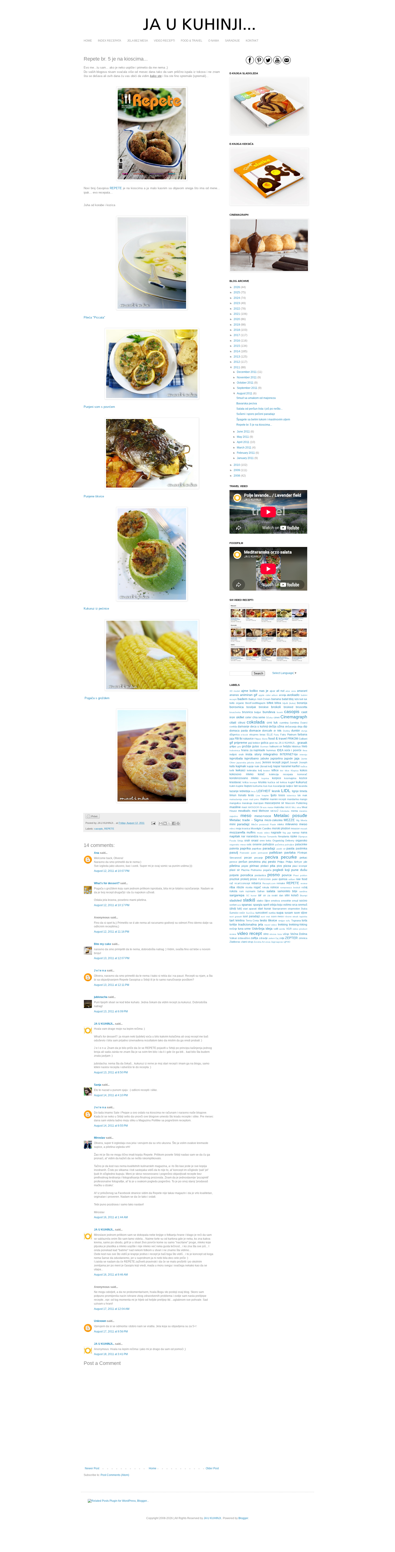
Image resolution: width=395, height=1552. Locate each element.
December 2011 (247, 372)
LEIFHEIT (263, 791)
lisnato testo (246, 795)
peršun (243, 861)
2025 (237, 292)
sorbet (233, 904)
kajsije (250, 766)
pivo (279, 866)
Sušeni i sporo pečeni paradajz (255, 414)
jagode (288, 758)
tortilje (233, 924)
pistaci (265, 866)
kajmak (241, 766)
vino (266, 934)
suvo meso (277, 916)
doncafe (267, 730)
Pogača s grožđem (97, 698)
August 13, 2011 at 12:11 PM (111, 985)
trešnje (233, 928)
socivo (303, 900)
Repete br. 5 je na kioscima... (254, 424)
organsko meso (238, 844)
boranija (302, 703)
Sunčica (250, 913)
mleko (280, 824)
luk (299, 795)
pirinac (254, 866)
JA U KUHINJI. (213, 1518)
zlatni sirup (247, 941)
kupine (239, 786)
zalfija (254, 938)
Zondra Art (259, 942)
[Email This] (160, 823)
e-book (244, 734)
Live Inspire (262, 795)
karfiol (296, 766)
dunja (304, 731)
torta (304, 920)
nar (243, 836)
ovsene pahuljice (263, 844)
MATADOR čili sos (257, 807)
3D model (235, 691)
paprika (245, 848)
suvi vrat (265, 916)
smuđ (295, 900)
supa (279, 912)
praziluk (234, 879)
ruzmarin (250, 891)
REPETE (116, 188)
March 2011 (244, 447)
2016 (237, 340)
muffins (251, 832)
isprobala (236, 758)
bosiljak (251, 707)
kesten (266, 770)
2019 (237, 324)
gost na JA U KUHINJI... (283, 742)
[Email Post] (153, 823)
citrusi (241, 722)
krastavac (235, 782)
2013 (237, 356)
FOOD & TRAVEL (191, 40)
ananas (234, 695)
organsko (301, 840)
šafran (260, 891)
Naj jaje (287, 832)
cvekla (233, 726)
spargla (257, 904)
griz (239, 746)
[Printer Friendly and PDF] (92, 817)
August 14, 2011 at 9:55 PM (111, 1125)
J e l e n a (100, 970)
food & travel (277, 738)
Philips (280, 861)
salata (271, 891)
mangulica (235, 803)
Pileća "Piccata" (94, 317)
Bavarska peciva (246, 403)
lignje (295, 791)
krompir (253, 782)
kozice (303, 778)
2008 (237, 475)
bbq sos (294, 699)
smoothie (286, 900)
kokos (303, 770)
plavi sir (235, 870)
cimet (277, 717)
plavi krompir (299, 866)
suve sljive (300, 912)
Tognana (296, 920)
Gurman (264, 746)
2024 (237, 298)
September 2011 (247, 388)
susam (289, 912)
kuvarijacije (279, 786)
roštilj (304, 887)
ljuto (274, 795)
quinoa (283, 879)
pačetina (279, 844)
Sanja (97, 1084)
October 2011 (245, 382)
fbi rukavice (247, 738)
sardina (303, 891)
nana (304, 832)
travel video (270, 924)
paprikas (257, 848)
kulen (232, 786)
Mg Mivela (301, 820)
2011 (237, 367)
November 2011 (247, 377)
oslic (249, 844)
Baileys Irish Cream (259, 699)
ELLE (270, 734)
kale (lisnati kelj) (263, 766)
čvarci (303, 722)
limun (233, 795)
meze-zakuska (273, 820)
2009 (237, 470)
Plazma (245, 870)
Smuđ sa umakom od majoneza (256, 398)
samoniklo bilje (288, 891)
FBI (237, 738)
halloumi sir (276, 746)
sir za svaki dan (273, 895)
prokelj (244, 879)
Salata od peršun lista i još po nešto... (259, 408)
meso (245, 815)
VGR (289, 928)
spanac (247, 904)
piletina (235, 866)
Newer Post (92, 1468)
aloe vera (291, 691)
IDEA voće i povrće (289, 750)
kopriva (265, 778)
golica (264, 742)
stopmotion (294, 908)
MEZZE (289, 820)
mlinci (232, 828)
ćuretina (294, 722)
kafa (232, 766)
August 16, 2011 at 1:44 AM (111, 1217)
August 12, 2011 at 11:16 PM (111, 931)
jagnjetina (276, 758)
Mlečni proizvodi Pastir (263, 824)
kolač (261, 774)
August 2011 (244, 393)
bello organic (237, 703)
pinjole (244, 866)
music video (263, 832)
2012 (237, 361)
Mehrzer (264, 810)
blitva (278, 703)
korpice (276, 778)
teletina (240, 920)
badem (243, 699)
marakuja (247, 803)
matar (270, 807)
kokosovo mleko (242, 774)
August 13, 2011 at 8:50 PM (111, 1072)
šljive (267, 900)
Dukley (286, 731)
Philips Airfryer (294, 861)
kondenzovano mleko (244, 778)
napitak (235, 836)
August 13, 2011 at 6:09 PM (111, 1011)
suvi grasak (236, 916)
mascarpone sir (274, 803)
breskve (264, 707)
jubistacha (100, 997)
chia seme (258, 717)
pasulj (234, 852)
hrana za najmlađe (253, 750)
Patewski (244, 853)
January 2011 (245, 458)
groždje (246, 746)
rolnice (274, 887)
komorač (302, 774)
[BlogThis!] (165, 823)
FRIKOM (293, 738)
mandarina (293, 799)
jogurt (285, 762)
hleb (304, 746)
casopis (98, 828)
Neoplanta (283, 836)
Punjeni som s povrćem (99, 407)
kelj (260, 770)
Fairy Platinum (288, 734)
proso (253, 879)
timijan (281, 920)
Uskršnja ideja (262, 928)
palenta (234, 848)
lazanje (234, 791)
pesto (272, 861)
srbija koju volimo (280, 904)
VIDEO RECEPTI (164, 40)
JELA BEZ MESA (137, 40)
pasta (290, 848)
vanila (282, 929)
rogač (257, 887)
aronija (282, 695)
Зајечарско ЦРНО (280, 942)
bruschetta (235, 712)
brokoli (276, 707)
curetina (284, 722)
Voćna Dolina (298, 934)
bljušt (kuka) (289, 703)
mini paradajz (240, 824)
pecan (248, 857)
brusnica (247, 712)
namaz (296, 832)
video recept (249, 933)
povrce (287, 875)
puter (275, 879)
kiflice (275, 770)
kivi (281, 770)
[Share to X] (169, 823)
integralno (270, 754)
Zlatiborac (235, 941)
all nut (280, 690)
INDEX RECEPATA (109, 40)
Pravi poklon (300, 875)
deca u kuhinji (259, 726)
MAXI (288, 807)
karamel (286, 766)
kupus (248, 786)
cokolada (256, 722)
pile (305, 861)
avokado (293, 695)
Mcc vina (296, 807)
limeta (303, 791)
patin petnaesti (259, 853)
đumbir (295, 730)
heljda (287, 746)
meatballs (244, 810)
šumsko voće (237, 912)
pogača (267, 870)
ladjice (289, 786)
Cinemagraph (293, 716)
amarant (302, 690)
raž (231, 883)
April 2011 (243, 442)
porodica (246, 875)
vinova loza (276, 934)
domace (255, 730)
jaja (296, 758)
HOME (88, 40)
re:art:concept (242, 883)
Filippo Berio (260, 739)
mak (304, 795)
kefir (232, 770)
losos (281, 795)
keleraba (251, 770)
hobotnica (235, 750)
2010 (237, 465)
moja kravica (243, 828)
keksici (240, 770)
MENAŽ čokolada (279, 811)
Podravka (256, 870)
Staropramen (279, 908)
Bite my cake (102, 944)
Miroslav (99, 1137)
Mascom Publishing (296, 803)
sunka (272, 912)
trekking (283, 924)
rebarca (256, 883)
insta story (254, 754)
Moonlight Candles (261, 828)
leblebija (245, 791)
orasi (254, 840)
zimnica (303, 938)
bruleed (288, 707)
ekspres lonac (257, 734)
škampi (303, 895)
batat (285, 699)
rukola (233, 891)
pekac (303, 857)
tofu (288, 920)
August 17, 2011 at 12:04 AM (111, 1309)
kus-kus (267, 786)
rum (241, 891)
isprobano (251, 758)
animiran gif (248, 695)
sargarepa (237, 895)
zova (267, 942)
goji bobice (254, 742)
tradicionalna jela (250, 924)
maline (264, 799)
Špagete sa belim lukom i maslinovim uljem (263, 419)
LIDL (286, 790)
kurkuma (257, 786)
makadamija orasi (239, 799)
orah (247, 840)
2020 (237, 319)
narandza (252, 836)
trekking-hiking (298, 924)
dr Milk (278, 730)
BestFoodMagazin (255, 703)
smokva (275, 900)
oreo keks (265, 840)
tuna (240, 928)
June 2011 (243, 431)
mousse (295, 828)
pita (272, 866)
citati (233, 722)
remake (281, 883)
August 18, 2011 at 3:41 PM (111, 1354)
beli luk (303, 699)
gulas (255, 746)
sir (260, 895)
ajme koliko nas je (254, 690)
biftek (270, 703)
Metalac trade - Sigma (246, 820)
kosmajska (290, 778)
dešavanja (290, 726)
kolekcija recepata (281, 774)
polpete (234, 875)
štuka (304, 908)
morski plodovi (281, 828)
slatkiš (249, 900)
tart (232, 920)
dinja (299, 726)
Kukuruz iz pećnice (96, 608)
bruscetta (301, 707)
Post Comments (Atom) (115, 1475)
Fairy (276, 734)
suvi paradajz (251, 916)
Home (152, 1468)
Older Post (212, 1468)
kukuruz (301, 782)
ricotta (249, 887)
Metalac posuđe (290, 815)
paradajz (269, 848)
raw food (301, 879)
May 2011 (243, 436)
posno (273, 874)
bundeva (269, 712)
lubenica (291, 795)
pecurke (289, 857)
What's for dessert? (107, 883)
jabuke (265, 758)
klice (287, 770)
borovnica (237, 707)
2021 (237, 314)
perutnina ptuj (258, 861)
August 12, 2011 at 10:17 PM (111, 905)
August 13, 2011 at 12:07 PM (111, 958)
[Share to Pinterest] (178, 823)
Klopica (295, 770)
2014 (237, 351)
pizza (287, 866)
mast (244, 807)
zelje (281, 938)
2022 (237, 308)
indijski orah (237, 754)
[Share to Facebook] (173, 823)
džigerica (235, 734)
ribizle (240, 887)
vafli (276, 928)
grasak (302, 742)
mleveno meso (296, 824)
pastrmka (301, 848)
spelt (266, 904)
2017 (237, 335)
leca (253, 791)
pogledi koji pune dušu (290, 870)
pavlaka (290, 852)
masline (235, 807)
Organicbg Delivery (283, 840)
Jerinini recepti (271, 762)
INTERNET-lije (289, 754)
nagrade (276, 832)
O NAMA (213, 40)
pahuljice (289, 844)
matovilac (279, 807)
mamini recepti (278, 799)
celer (248, 717)
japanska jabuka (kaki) (249, 762)
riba (232, 887)
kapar (276, 766)
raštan (291, 879)
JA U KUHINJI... (104, 1023)
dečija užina (276, 726)
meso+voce (262, 816)
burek (280, 712)
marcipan (258, 803)
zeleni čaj (274, 938)
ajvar (272, 691)
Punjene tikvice (94, 496)
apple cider (265, 695)
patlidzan (275, 852)
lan (296, 786)
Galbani (303, 738)
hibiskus (296, 746)
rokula (265, 887)
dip (305, 726)
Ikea (305, 750)
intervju (303, 754)
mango (303, 799)
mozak (303, 828)
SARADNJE (232, 40)
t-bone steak (292, 916)
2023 (237, 303)
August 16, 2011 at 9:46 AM (111, 1274)
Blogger (243, 1518)
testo (263, 920)
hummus (271, 750)
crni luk (272, 722)
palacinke (301, 844)
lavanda (303, 786)
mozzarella (237, 832)
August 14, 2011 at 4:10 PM (111, 1095)
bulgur (257, 712)
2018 (237, 330)
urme (247, 928)
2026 (237, 287)
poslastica (260, 875)
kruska (262, 782)
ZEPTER (291, 938)
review (304, 883)
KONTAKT (252, 40)
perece (233, 861)
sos (239, 905)
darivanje (243, 726)
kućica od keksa (277, 782)
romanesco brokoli (290, 887)
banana (276, 699)
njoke (293, 836)
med (254, 810)
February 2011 (246, 452)
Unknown (100, 1321)
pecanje (258, 857)
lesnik (276, 791)
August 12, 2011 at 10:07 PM (111, 871)
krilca (245, 782)
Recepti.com (268, 883)
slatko (260, 900)
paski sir (281, 848)
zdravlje (263, 938)
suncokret (261, 912)
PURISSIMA (264, 879)
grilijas (233, 746)
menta (294, 810)
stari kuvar (264, 908)
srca (294, 904)
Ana (96, 852)
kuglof (291, 782)
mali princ (254, 799)
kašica (304, 766)
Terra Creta (252, 920)
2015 (237, 346)
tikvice (272, 920)
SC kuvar (251, 895)
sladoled (236, 900)
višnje (286, 934)
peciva (271, 857)
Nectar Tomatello (268, 836)
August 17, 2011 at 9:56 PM (111, 1331)
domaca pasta (239, 730)
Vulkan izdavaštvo (240, 938)
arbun (275, 695)
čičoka (269, 717)
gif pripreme (238, 742)
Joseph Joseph (298, 762)
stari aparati (249, 908)
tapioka (303, 916)
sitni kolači (292, 895)
